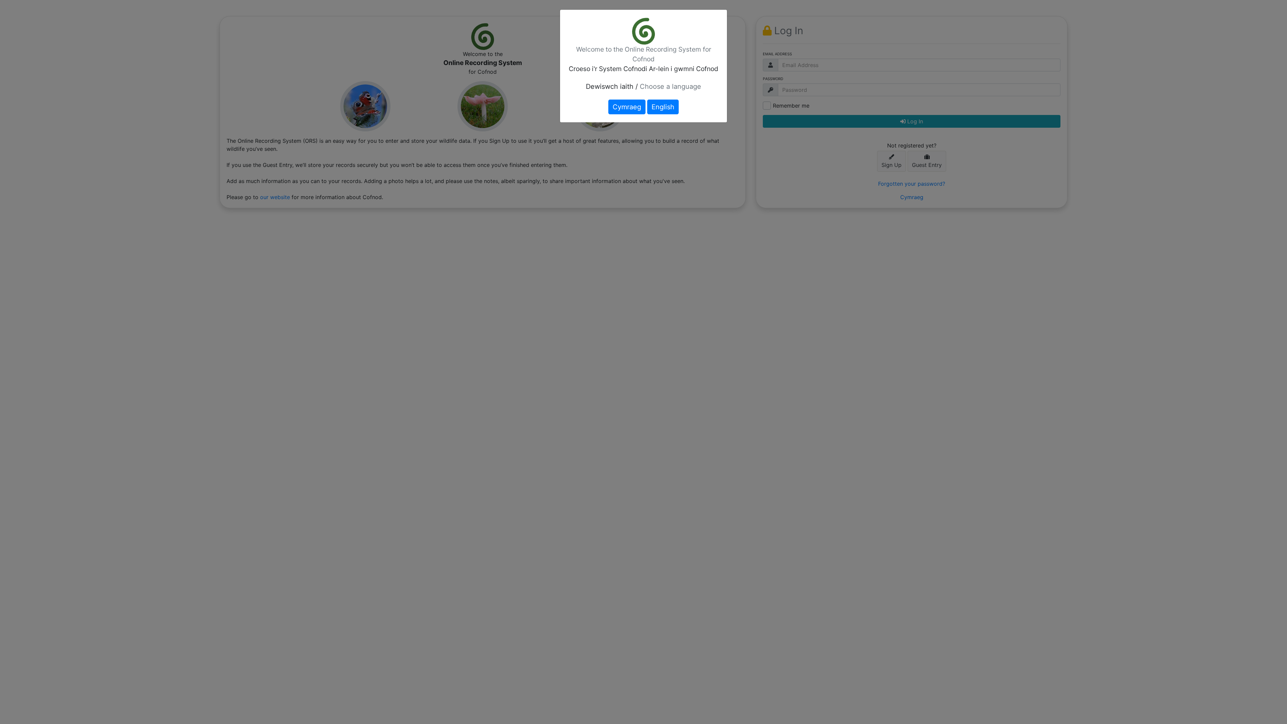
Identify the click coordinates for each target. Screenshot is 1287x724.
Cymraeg (627, 107)
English (663, 107)
